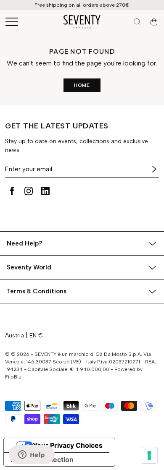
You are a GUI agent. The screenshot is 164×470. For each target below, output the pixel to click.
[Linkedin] (45, 191)
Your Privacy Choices (68, 445)
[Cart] (154, 22)
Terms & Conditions (36, 291)
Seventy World (29, 267)
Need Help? (24, 243)
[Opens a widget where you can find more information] (31, 455)
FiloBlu (13, 377)
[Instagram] (28, 191)
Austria (14, 335)
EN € (36, 335)
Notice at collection (42, 459)
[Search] (137, 22)
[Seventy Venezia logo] (82, 22)
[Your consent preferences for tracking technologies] (149, 455)
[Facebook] (12, 191)
